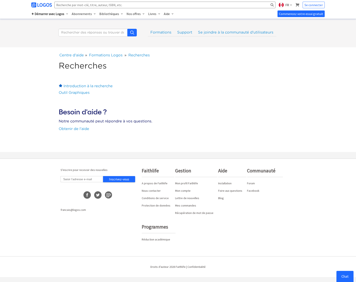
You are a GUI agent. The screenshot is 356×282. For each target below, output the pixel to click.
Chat (345, 276)
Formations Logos (106, 55)
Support (184, 32)
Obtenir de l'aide (74, 128)
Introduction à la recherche (88, 86)
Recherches (139, 55)
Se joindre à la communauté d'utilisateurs (235, 32)
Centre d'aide (71, 55)
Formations (160, 32)
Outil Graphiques (74, 92)
